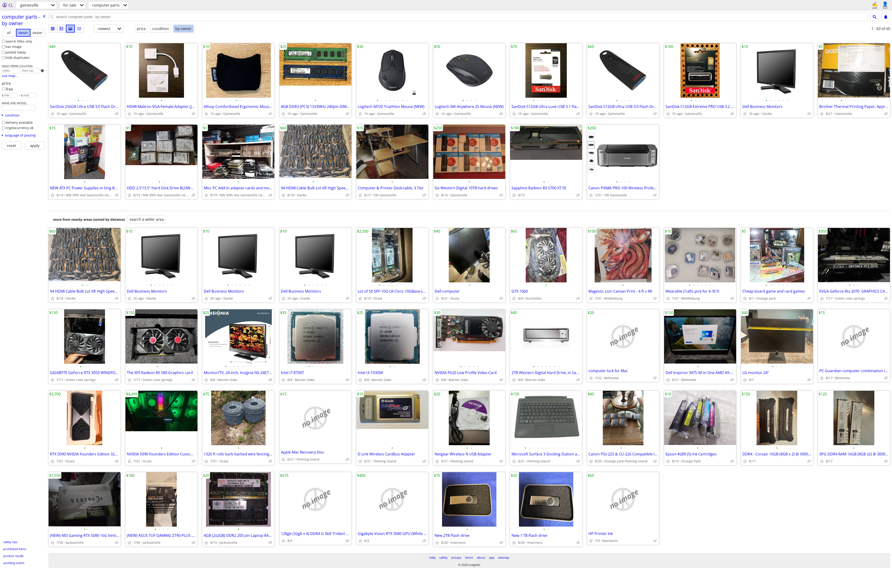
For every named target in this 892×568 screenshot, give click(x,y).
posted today (16, 52)
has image (14, 46)
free (9, 89)
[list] (52, 29)
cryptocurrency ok (19, 128)
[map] (79, 29)
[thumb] (61, 29)
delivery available (19, 122)
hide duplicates (18, 57)
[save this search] (885, 17)
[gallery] (70, 29)
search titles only (19, 41)
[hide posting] (116, 114)
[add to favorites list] (52, 114)
